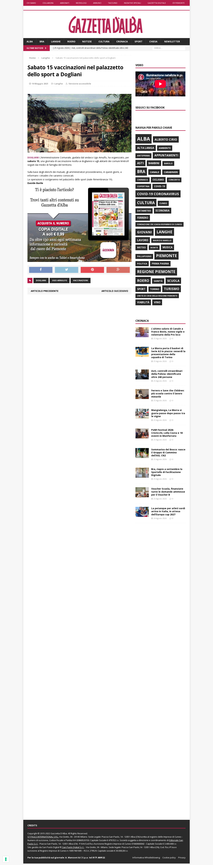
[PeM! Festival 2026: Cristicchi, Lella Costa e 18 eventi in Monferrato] (142, 436)
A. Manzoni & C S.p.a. (76, 857)
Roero (71, 41)
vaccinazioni (80, 280)
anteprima (143, 155)
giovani (144, 232)
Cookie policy (169, 857)
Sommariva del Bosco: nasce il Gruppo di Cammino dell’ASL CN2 (168, 452)
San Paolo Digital (50, 847)
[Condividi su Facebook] (40, 270)
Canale (154, 172)
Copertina (143, 186)
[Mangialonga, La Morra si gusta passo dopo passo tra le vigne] (142, 416)
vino (157, 302)
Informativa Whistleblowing (146, 857)
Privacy (182, 857)
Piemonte (166, 255)
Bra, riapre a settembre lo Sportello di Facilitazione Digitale (166, 472)
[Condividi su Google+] (118, 270)
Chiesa (153, 41)
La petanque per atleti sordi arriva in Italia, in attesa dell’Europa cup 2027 (168, 511)
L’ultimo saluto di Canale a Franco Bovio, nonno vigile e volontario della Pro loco (168, 331)
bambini (153, 163)
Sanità (158, 281)
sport (141, 289)
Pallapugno (144, 256)
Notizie (87, 41)
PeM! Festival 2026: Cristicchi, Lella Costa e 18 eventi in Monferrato (167, 432)
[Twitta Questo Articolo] (66, 270)
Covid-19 (159, 186)
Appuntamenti (166, 155)
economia (163, 210)
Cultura (104, 41)
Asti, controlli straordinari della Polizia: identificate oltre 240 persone (166, 373)
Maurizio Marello (162, 240)
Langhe (56, 41)
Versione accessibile (80, 83)
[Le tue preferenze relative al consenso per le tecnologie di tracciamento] (6, 859)
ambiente (165, 148)
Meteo (141, 247)
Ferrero (142, 218)
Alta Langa (145, 148)
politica (142, 263)
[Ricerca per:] (169, 47)
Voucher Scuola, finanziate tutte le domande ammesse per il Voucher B (168, 491)
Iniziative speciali (132, 3)
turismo (171, 289)
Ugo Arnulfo (59, 280)
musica (167, 247)
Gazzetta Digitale (157, 3)
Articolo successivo (115, 290)
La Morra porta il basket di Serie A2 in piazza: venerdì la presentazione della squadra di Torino (168, 353)
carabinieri (171, 172)
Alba (30, 41)
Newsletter (172, 41)
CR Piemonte (178, 3)
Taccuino (112, 3)
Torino (154, 289)
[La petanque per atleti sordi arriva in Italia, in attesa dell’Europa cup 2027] (142, 515)
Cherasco (142, 179)
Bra (42, 41)
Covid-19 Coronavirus (158, 193)
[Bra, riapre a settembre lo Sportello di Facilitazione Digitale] (142, 475)
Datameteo (144, 210)
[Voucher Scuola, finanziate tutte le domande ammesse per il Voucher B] (142, 495)
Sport (138, 41)
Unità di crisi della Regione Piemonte (157, 295)
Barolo (168, 163)
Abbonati (64, 3)
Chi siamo (31, 3)
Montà (154, 247)
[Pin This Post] (92, 270)
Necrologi (81, 3)
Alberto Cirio (166, 139)
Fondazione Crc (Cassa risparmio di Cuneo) (159, 224)
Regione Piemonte (156, 271)
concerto (174, 179)
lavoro (142, 240)
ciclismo (158, 179)
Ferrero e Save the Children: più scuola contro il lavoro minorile (167, 393)
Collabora (48, 3)
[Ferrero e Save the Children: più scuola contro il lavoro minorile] (142, 397)
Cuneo (163, 203)
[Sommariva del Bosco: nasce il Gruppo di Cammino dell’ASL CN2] (142, 456)
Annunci (97, 3)
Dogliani (41, 280)
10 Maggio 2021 (40, 83)
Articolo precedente (44, 290)
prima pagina (160, 263)
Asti (140, 163)
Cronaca (122, 41)
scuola (173, 281)
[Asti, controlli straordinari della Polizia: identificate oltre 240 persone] (142, 377)
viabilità (143, 302)
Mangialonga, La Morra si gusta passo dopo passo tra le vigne (168, 413)
